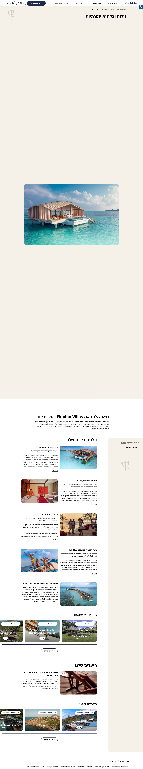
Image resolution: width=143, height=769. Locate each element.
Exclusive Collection (111, 9)
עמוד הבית (123, 9)
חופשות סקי (96, 3)
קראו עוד (55, 470)
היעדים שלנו (112, 3)
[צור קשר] (13, 3)
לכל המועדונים (49, 651)
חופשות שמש (80, 3)
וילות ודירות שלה (130, 443)
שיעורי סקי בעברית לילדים (120, 767)
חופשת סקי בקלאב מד (102, 767)
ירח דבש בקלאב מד (33, 767)
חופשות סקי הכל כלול (85, 767)
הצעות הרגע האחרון (61, 3)
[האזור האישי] (18, 3)
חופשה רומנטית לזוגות (68, 767)
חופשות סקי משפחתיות (50, 767)
